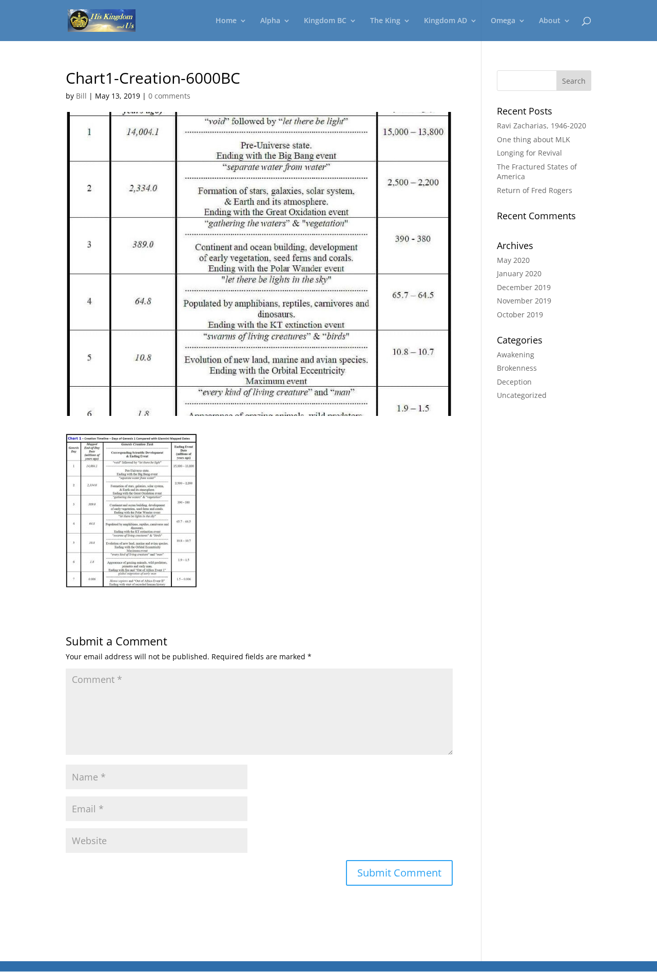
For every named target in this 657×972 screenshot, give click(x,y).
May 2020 (513, 260)
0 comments (169, 96)
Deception (514, 382)
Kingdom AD (445, 21)
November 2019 (524, 301)
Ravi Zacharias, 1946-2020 (541, 125)
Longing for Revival (529, 153)
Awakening (515, 354)
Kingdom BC (325, 21)
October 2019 (520, 314)
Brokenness (517, 368)
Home (226, 21)
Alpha (270, 21)
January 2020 (519, 273)
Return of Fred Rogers (534, 190)
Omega (503, 21)
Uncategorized (522, 395)
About (550, 21)
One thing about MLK (533, 139)
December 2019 (524, 287)
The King (385, 21)
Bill (81, 96)
